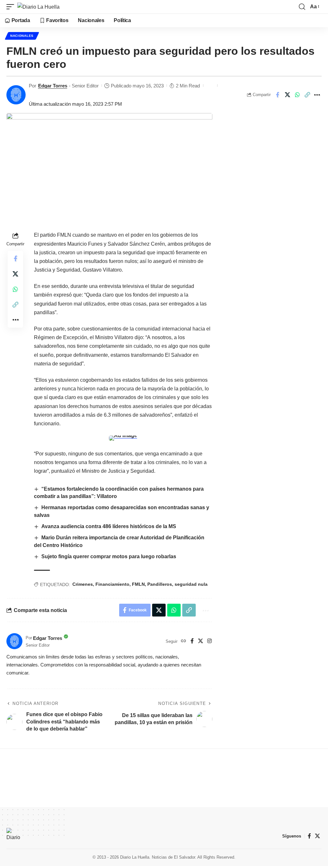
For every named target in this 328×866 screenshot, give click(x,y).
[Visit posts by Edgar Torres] (16, 94)
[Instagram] (209, 641)
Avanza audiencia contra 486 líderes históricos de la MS (108, 526)
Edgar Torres (52, 85)
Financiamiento (112, 584)
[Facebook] (192, 641)
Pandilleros (159, 584)
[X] (200, 641)
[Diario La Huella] (38, 6)
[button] (11, 6)
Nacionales (22, 35)
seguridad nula (191, 584)
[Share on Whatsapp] (297, 95)
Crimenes (82, 584)
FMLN (138, 584)
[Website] (183, 641)
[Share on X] (287, 95)
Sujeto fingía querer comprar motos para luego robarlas (109, 556)
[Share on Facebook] (277, 95)
